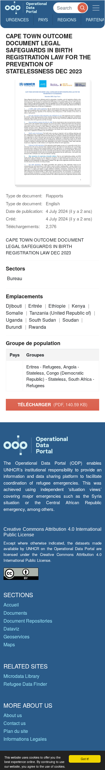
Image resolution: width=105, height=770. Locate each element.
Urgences (17, 20)
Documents (15, 612)
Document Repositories (28, 620)
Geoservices (16, 636)
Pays (43, 20)
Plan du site (16, 731)
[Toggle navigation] (96, 7)
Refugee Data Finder (25, 684)
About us (13, 715)
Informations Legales (25, 738)
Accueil (11, 604)
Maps (9, 644)
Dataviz (11, 628)
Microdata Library (21, 676)
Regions (66, 20)
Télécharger (52, 404)
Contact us (15, 723)
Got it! (85, 759)
